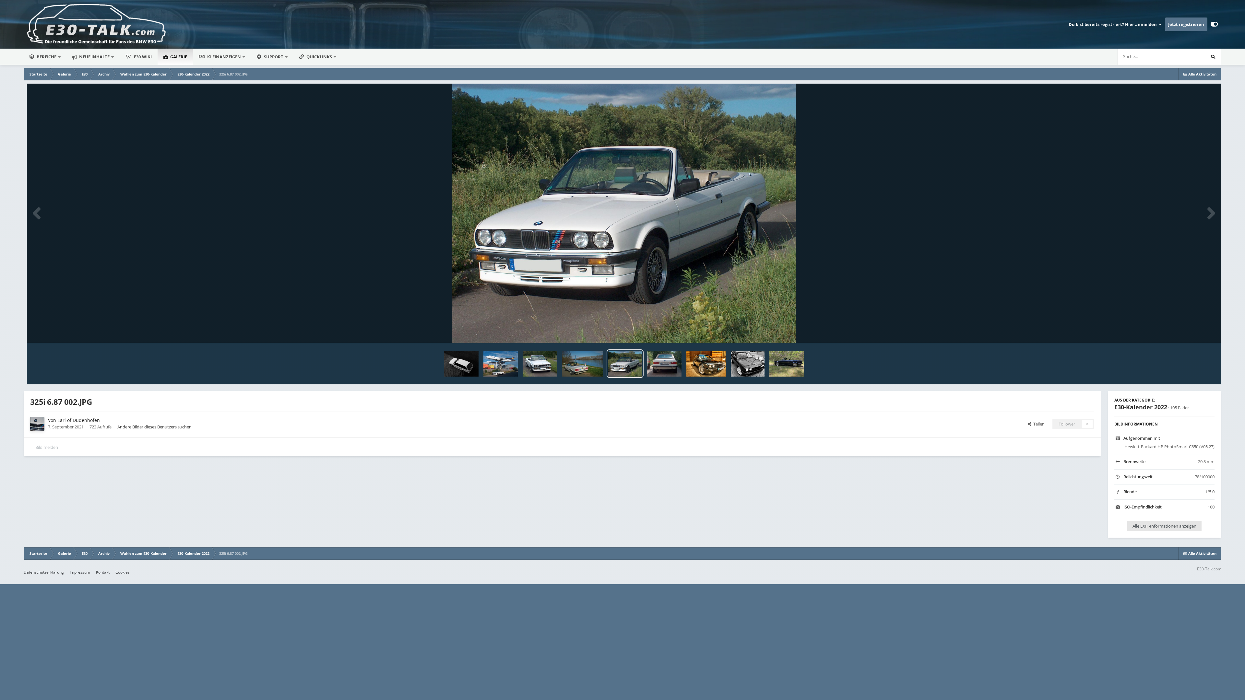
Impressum (80, 572)
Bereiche (46, 57)
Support (273, 57)
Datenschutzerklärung (44, 572)
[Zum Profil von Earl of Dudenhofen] (37, 424)
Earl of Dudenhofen (78, 420)
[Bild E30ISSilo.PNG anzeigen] (706, 364)
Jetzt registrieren (1186, 24)
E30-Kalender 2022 (1140, 407)
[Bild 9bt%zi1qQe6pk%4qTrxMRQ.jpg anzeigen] (786, 364)
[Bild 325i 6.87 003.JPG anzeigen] (582, 364)
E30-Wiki (143, 57)
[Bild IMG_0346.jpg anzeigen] (461, 364)
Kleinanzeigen (224, 57)
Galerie (178, 57)
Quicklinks (319, 57)
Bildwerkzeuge (1192, 331)
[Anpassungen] (1214, 24)
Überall (1189, 56)
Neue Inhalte (94, 57)
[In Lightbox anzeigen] (624, 213)
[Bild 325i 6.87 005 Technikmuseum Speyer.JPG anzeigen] (500, 364)
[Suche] (1213, 57)
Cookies (122, 572)
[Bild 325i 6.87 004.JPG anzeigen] (540, 364)
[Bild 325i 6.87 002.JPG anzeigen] (625, 364)
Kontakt (103, 572)
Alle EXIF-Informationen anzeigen (1164, 526)
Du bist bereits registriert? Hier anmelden (1114, 24)
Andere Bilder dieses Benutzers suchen (154, 427)
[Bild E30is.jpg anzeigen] (748, 364)
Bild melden (46, 447)
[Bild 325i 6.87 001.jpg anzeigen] (664, 364)
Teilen (1038, 424)
